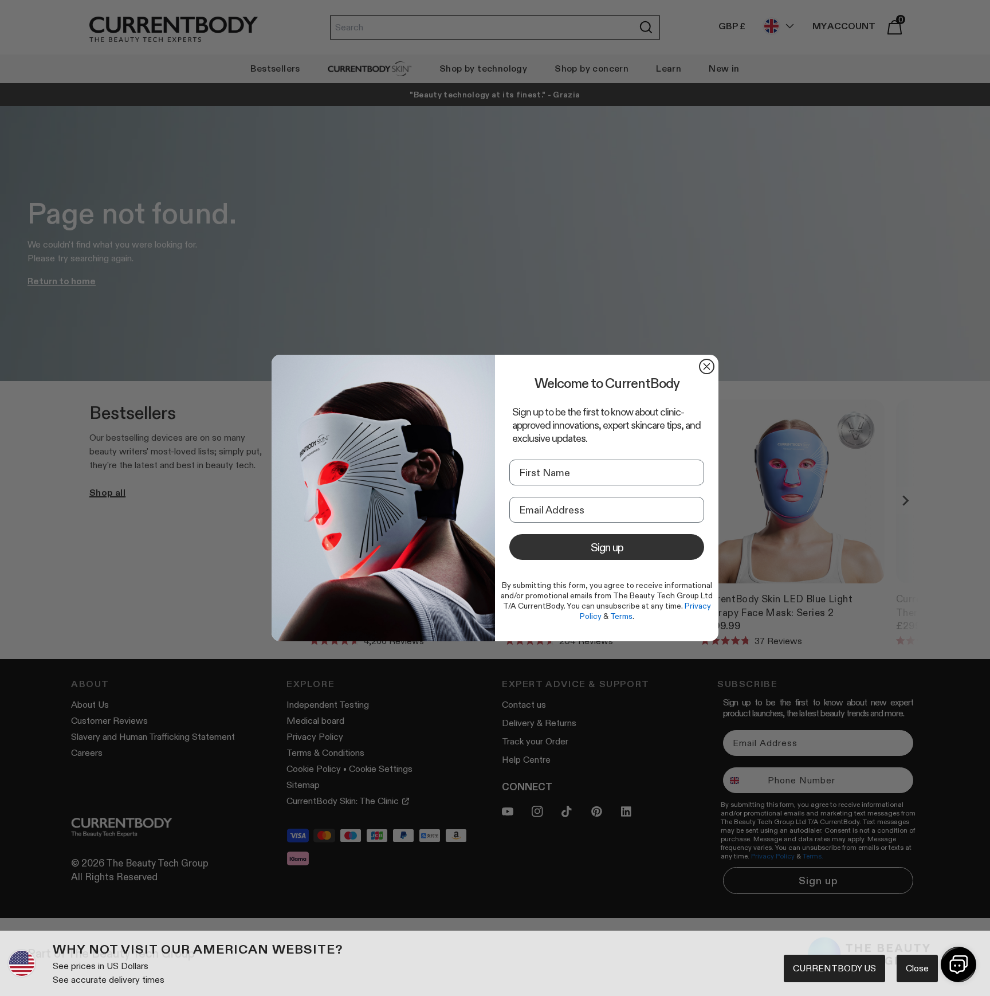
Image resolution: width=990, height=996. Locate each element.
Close (917, 968)
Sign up (607, 547)
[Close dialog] (707, 366)
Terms (621, 616)
